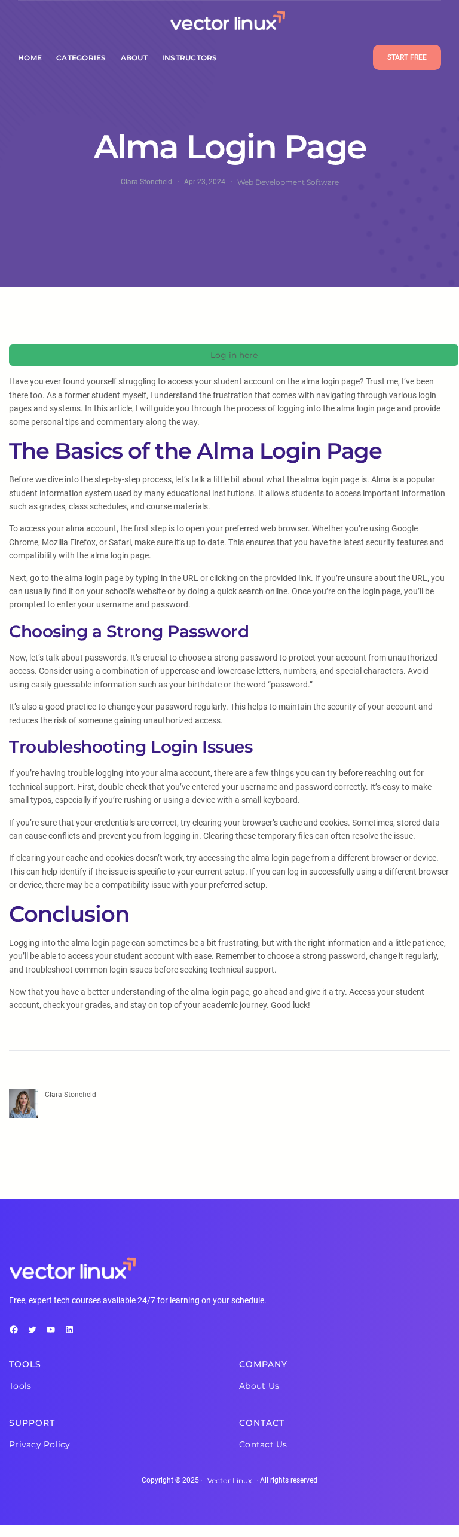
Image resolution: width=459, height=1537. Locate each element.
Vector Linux (229, 1480)
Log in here (234, 355)
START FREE (407, 57)
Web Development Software (288, 182)
